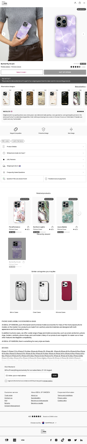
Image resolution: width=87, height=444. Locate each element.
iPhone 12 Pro (49, 356)
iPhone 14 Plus (70, 353)
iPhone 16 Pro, (65, 351)
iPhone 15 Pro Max (42, 353)
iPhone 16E (49, 351)
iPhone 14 (52, 353)
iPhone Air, (34, 351)
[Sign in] (75, 3)
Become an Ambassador (39, 400)
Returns (7, 403)
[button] (43, 416)
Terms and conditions (65, 395)
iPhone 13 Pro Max (28, 356)
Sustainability (35, 398)
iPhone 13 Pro (16, 356)
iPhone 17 (5, 351)
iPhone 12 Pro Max (67, 356)
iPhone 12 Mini (78, 356)
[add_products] (28, 227)
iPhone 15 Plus (30, 353)
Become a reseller (37, 403)
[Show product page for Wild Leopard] (29, 97)
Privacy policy (62, 398)
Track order (8, 395)
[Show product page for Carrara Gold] (6, 97)
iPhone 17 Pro (13, 351)
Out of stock (65, 72)
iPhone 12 (57, 356)
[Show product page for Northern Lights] (76, 97)
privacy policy (48, 381)
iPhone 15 (13, 353)
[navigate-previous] (79, 213)
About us (34, 395)
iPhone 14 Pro (60, 353)
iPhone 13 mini (39, 356)
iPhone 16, (57, 351)
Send (55, 375)
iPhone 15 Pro (20, 353)
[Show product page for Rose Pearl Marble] (53, 97)
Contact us (8, 398)
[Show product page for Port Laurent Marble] (64, 97)
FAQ (6, 400)
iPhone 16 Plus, (75, 351)
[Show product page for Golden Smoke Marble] (18, 97)
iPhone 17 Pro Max (24, 351)
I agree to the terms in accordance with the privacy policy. (30, 381)
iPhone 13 (8, 356)
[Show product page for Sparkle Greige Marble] (41, 97)
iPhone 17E (41, 351)
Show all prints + (80, 86)
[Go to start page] (4, 3)
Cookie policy (62, 400)
